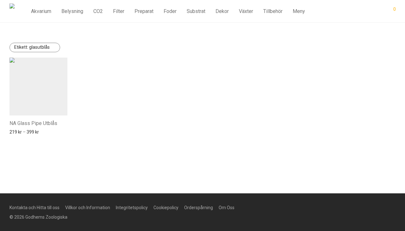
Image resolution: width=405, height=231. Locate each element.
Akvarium (41, 11)
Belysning (72, 11)
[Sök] (348, 11)
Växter (246, 11)
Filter (118, 11)
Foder (170, 11)
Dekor (222, 11)
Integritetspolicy (132, 207)
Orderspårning (198, 207)
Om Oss (226, 207)
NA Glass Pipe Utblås (33, 123)
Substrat (196, 11)
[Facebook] (275, 207)
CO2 (98, 11)
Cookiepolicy (165, 207)
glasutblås (32, 47)
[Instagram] (285, 207)
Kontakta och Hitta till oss (34, 207)
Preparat (143, 11)
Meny (299, 11)
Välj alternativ (21, 131)
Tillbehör (273, 11)
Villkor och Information (87, 207)
